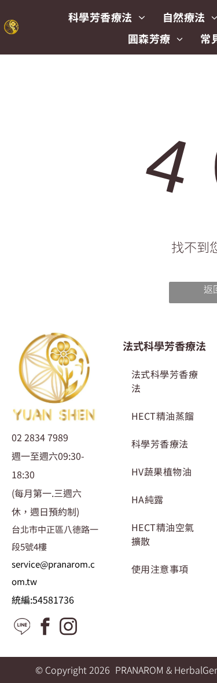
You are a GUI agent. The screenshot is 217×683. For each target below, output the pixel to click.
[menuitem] (107, 16)
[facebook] (45, 628)
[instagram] (68, 628)
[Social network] (22, 628)
